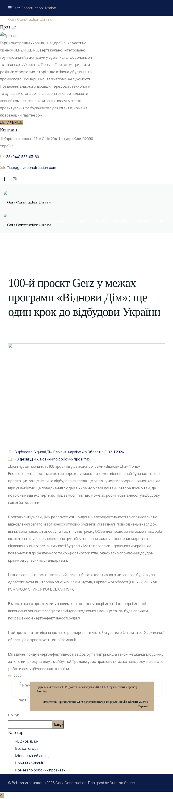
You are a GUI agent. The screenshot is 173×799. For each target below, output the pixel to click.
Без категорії (26, 748)
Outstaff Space (122, 782)
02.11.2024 (116, 451)
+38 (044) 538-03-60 (21, 156)
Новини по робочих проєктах (65, 459)
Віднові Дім (43, 451)
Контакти (142, 221)
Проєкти (99, 221)
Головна (56, 221)
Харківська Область (85, 451)
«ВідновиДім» (26, 459)
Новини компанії (29, 762)
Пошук (13, 715)
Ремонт (60, 451)
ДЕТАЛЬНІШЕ (11, 122)
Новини (120, 221)
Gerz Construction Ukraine (34, 7)
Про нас (78, 221)
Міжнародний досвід (32, 755)
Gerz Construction (70, 782)
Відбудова (23, 451)
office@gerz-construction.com (30, 167)
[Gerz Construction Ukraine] (28, 196)
